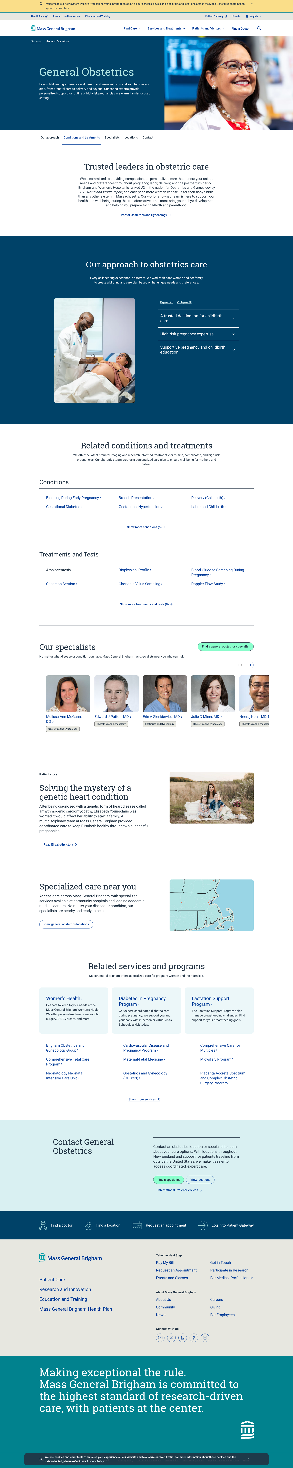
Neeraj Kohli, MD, (257, 717)
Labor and (207, 507)
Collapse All (184, 302)
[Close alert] (252, 4)
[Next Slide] (250, 665)
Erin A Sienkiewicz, (161, 717)
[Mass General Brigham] (53, 28)
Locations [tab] (131, 137)
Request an (176, 1270)
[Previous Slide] (242, 665)
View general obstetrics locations (66, 924)
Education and (63, 1299)
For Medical (231, 1278)
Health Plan (37, 16)
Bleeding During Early (72, 498)
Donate (236, 16)
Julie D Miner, (205, 717)
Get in (220, 1262)
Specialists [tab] (112, 137)
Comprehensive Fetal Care (67, 1061)
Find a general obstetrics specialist (225, 646)
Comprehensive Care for (220, 1047)
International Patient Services (178, 1190)
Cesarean (60, 584)
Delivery (207, 498)
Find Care (130, 28)
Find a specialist (169, 1179)
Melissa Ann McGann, (64, 719)
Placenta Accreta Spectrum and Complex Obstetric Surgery (222, 1078)
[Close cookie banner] (249, 1459)
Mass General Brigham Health (75, 1309)
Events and (172, 1278)
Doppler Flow (207, 584)
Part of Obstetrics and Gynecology (144, 215)
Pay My (165, 1262)
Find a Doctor (241, 28)
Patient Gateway (214, 16)
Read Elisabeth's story (58, 844)
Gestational (63, 507)
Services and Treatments (164, 28)
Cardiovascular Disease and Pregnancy (146, 1047)
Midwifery (215, 1059)
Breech (135, 498)
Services (36, 41)
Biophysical (134, 570)
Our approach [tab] (50, 137)
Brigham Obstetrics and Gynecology (65, 1047)
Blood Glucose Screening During (217, 572)
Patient (52, 1279)
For (222, 1315)
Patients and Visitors (206, 28)
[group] (61, 705)
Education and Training (97, 16)
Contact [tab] (148, 137)
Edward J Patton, (111, 717)
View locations (200, 1179)
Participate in (229, 1270)
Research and (65, 1289)
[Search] (259, 28)
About (163, 1299)
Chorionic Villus (139, 584)
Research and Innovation (66, 16)
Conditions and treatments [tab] (82, 137)
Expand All (166, 302)
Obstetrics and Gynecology (145, 1075)
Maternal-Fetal (143, 1059)
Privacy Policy (95, 1461)
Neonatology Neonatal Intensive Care (64, 1075)
